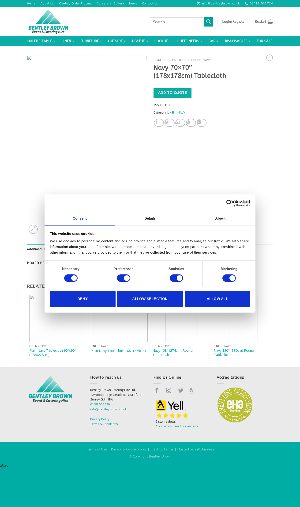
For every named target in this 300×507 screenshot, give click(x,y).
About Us (47, 3)
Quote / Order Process (75, 3)
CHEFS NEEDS (188, 41)
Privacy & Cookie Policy (128, 449)
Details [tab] (150, 218)
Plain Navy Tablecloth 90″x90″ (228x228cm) (52, 352)
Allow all (217, 299)
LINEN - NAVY (201, 59)
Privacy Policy (99, 419)
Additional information (44, 249)
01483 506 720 (100, 404)
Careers (102, 3)
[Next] (270, 331)
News (133, 3)
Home (31, 3)
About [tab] (220, 218)
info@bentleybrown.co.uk (108, 409)
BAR (211, 41)
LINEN (66, 41)
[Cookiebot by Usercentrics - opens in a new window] (229, 202)
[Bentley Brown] (58, 21)
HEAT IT (138, 41)
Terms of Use (96, 449)
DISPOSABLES (236, 41)
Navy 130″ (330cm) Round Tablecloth (234, 352)
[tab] (44, 249)
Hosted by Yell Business (195, 449)
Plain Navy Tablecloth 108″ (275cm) (118, 351)
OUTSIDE (115, 41)
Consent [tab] (80, 218)
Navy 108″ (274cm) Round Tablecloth (172, 352)
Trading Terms (161, 449)
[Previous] (29, 331)
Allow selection (150, 299)
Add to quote (172, 93)
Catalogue (176, 59)
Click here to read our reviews (177, 426)
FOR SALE (264, 41)
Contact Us (150, 3)
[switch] (123, 278)
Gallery (118, 3)
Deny (83, 299)
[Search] (208, 21)
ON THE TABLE (39, 41)
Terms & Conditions (104, 424)
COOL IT (161, 41)
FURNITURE (89, 41)
